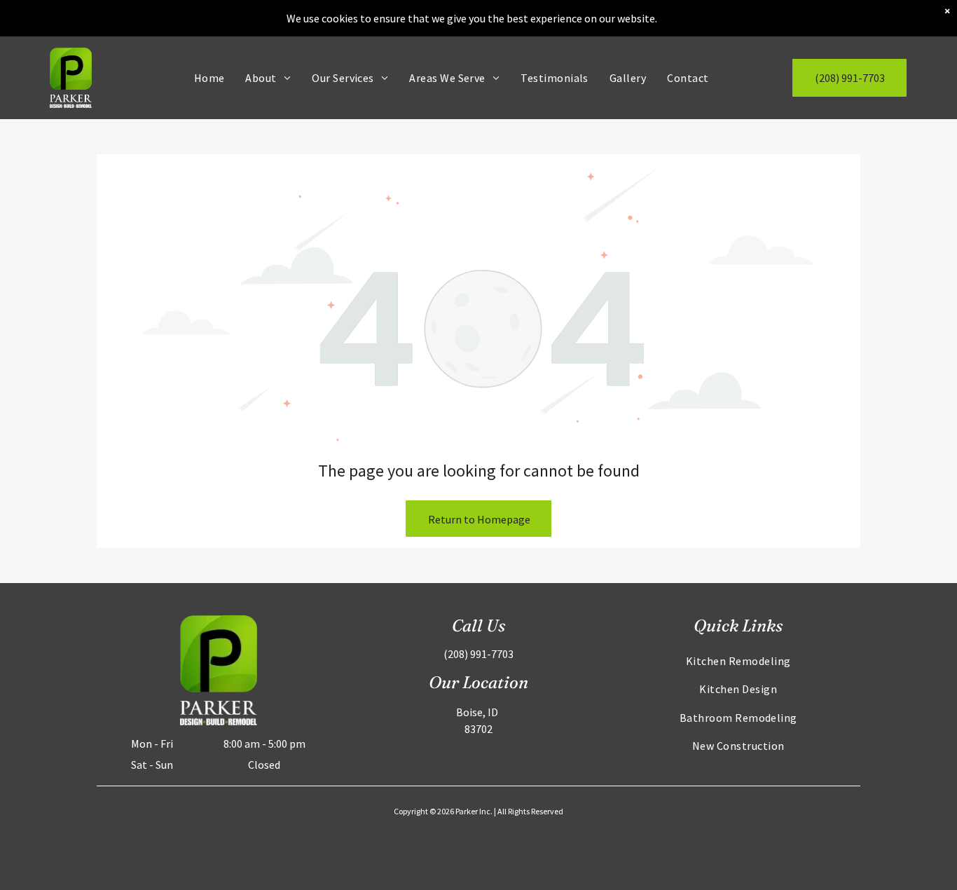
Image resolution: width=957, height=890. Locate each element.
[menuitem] (209, 77)
